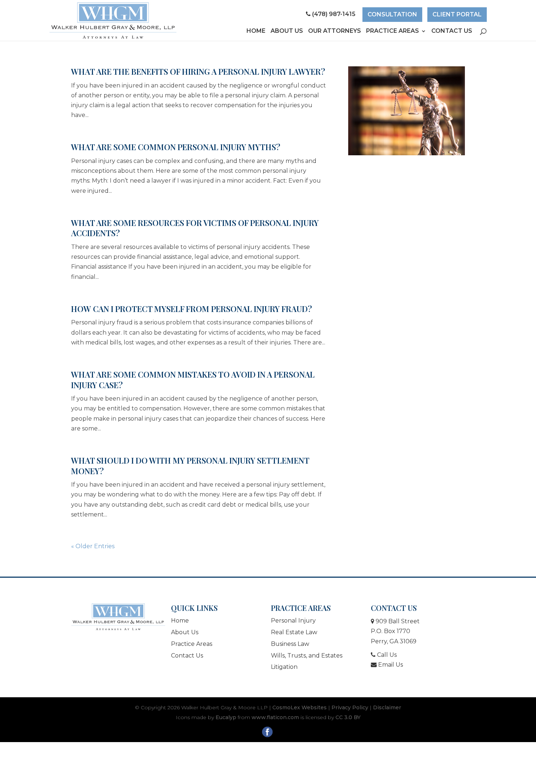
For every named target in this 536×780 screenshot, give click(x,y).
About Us (287, 31)
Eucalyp (225, 717)
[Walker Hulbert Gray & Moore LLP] (118, 616)
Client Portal (457, 14)
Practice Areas (392, 31)
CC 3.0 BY (348, 717)
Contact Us (451, 31)
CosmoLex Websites (299, 707)
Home (255, 31)
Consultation (392, 14)
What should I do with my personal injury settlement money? (190, 465)
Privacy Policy (349, 707)
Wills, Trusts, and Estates (306, 655)
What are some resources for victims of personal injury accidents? (195, 228)
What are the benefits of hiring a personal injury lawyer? (198, 71)
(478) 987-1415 (334, 14)
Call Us (386, 654)
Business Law (290, 643)
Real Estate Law (294, 632)
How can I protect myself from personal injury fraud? (191, 308)
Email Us (390, 664)
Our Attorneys (334, 31)
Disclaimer (387, 707)
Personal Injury (293, 620)
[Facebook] (268, 733)
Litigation (284, 666)
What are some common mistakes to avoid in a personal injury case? (193, 379)
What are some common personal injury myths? (175, 146)
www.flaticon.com (275, 717)
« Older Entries (92, 546)
